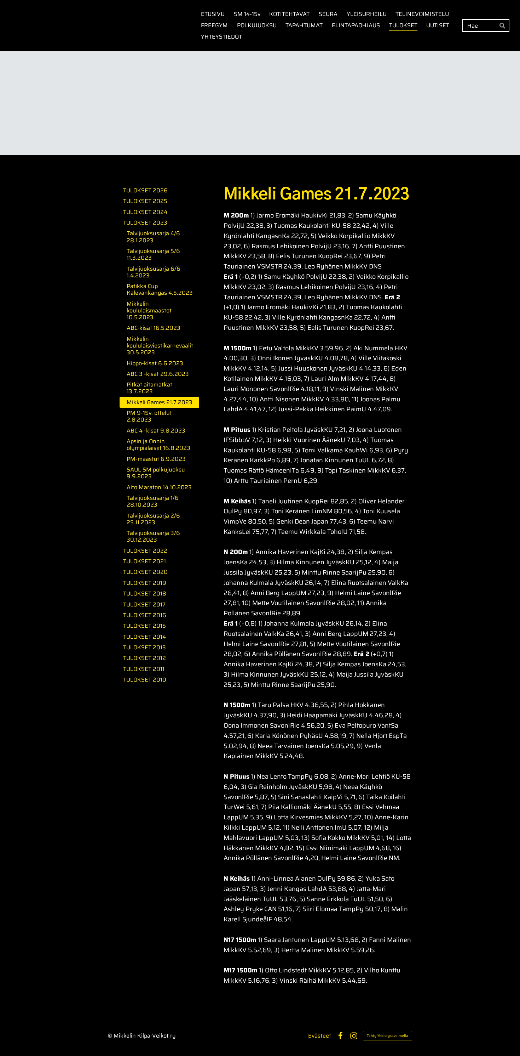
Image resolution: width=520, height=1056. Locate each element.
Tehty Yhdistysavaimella (387, 1035)
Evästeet (319, 1036)
